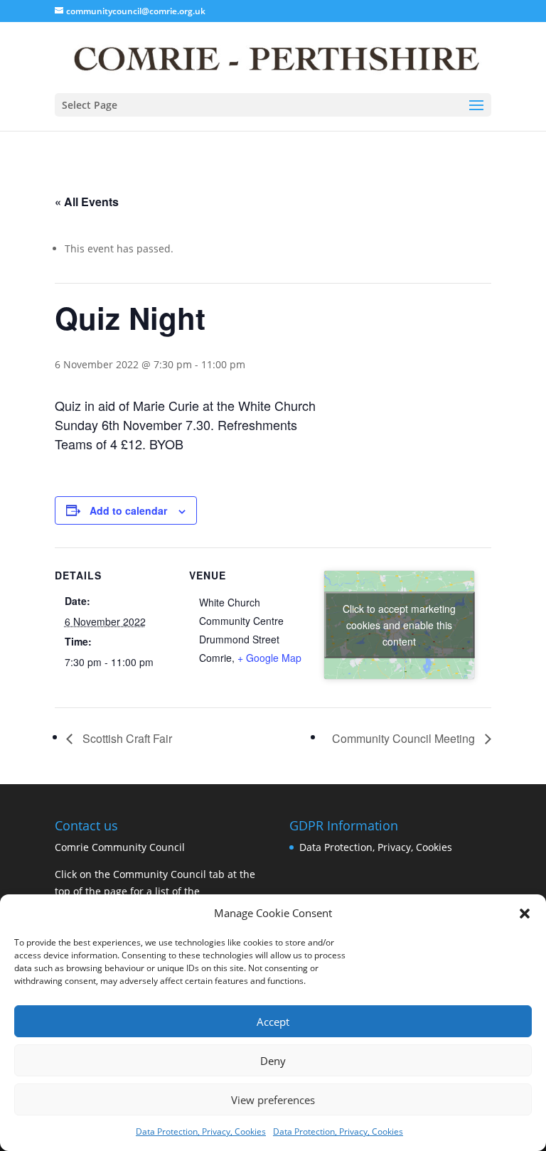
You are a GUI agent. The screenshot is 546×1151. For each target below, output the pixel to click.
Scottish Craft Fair (126, 738)
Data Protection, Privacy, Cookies (201, 1131)
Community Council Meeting (405, 738)
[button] (525, 913)
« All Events (87, 201)
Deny (273, 1061)
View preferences (273, 1100)
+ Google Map (269, 658)
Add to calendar (128, 510)
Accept (273, 1022)
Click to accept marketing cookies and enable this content (399, 624)
